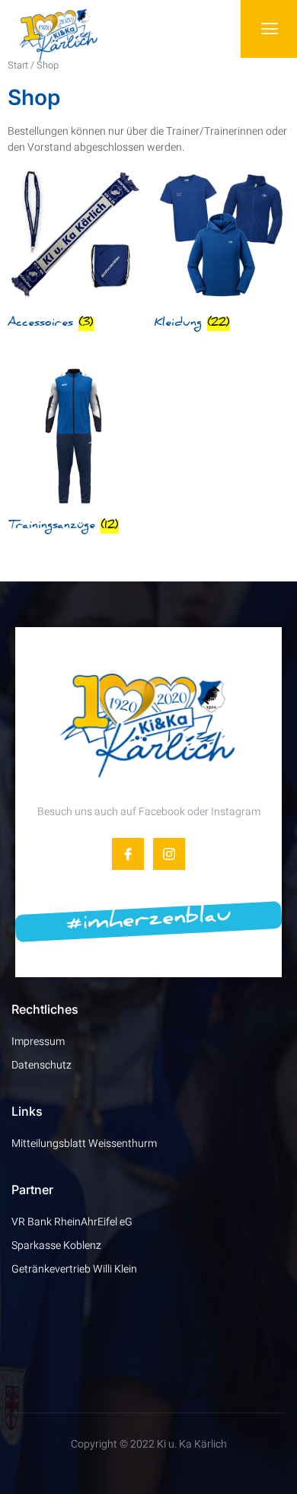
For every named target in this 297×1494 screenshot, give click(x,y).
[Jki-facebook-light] (128, 854)
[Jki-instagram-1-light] (169, 854)
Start (18, 65)
